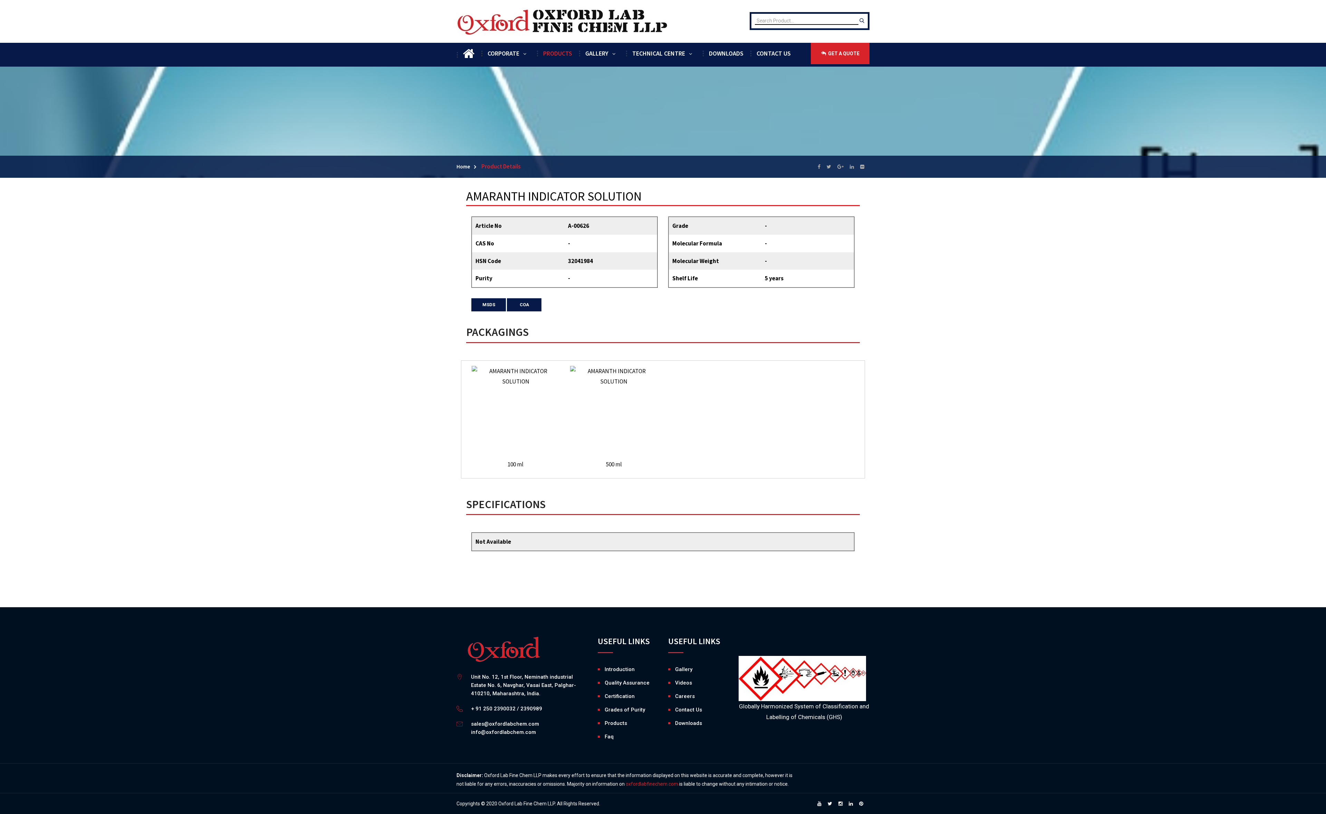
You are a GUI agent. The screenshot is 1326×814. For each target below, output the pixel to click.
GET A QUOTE (843, 53)
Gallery (677, 669)
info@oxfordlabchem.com (503, 732)
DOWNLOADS (726, 53)
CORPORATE (503, 53)
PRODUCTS (557, 53)
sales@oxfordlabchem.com (505, 724)
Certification (620, 696)
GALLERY (596, 53)
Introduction (620, 669)
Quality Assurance (627, 683)
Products (616, 723)
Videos (677, 683)
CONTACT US (774, 53)
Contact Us (688, 710)
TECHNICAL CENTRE (658, 53)
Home (463, 166)
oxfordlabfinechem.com (652, 784)
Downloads (677, 723)
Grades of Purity (625, 710)
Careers (677, 696)
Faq (609, 737)
